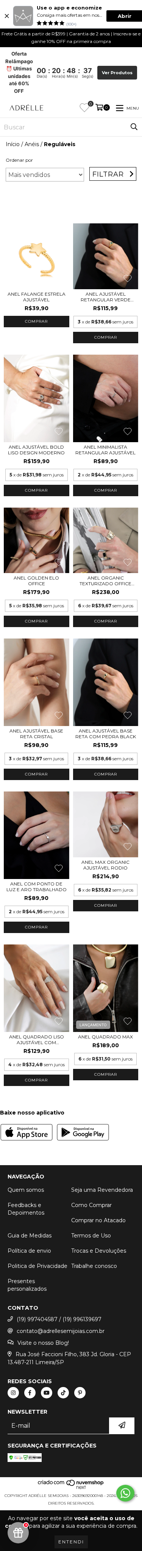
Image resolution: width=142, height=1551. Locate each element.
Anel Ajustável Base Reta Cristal (36, 733)
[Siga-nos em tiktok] (63, 1392)
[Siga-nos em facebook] (30, 1392)
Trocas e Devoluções (98, 1250)
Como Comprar (91, 1205)
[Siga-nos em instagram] (13, 1392)
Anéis (32, 144)
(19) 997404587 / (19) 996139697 (59, 1319)
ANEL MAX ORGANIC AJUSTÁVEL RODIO (105, 865)
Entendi (71, 1542)
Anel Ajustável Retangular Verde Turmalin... (106, 297)
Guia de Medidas (29, 1235)
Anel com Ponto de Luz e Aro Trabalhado (36, 886)
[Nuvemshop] (71, 1488)
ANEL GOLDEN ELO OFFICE (36, 580)
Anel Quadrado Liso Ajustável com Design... (36, 1039)
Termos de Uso (91, 1235)
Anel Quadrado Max (105, 1037)
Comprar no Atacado (98, 1220)
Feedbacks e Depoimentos (26, 1209)
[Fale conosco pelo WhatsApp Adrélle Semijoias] (125, 1493)
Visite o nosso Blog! (43, 1342)
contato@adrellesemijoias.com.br (61, 1331)
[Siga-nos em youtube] (46, 1392)
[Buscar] (134, 127)
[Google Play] (82, 1133)
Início (13, 144)
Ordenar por (19, 160)
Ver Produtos (117, 72)
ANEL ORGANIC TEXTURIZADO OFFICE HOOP (105, 580)
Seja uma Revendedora (102, 1189)
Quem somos (26, 1189)
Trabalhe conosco (94, 1266)
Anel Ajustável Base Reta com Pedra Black (105, 733)
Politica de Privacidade (37, 1266)
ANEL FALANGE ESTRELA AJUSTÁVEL (37, 297)
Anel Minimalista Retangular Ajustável (105, 449)
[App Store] (26, 1133)
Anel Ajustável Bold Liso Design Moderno (36, 449)
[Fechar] (7, 16)
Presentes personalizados (27, 1285)
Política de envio (29, 1250)
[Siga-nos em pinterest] (80, 1392)
